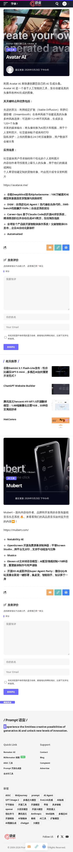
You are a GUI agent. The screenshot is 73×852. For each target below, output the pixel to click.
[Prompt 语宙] (36, 3)
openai (9, 809)
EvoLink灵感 (46, 799)
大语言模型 (22, 809)
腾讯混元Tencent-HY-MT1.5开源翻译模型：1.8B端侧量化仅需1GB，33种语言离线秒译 (26, 405)
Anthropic (36, 813)
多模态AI (63, 813)
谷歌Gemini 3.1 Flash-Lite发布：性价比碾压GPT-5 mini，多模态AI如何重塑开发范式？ (26, 372)
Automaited (15, 234)
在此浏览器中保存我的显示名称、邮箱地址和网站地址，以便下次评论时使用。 (38, 337)
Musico (11, 555)
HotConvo (10, 419)
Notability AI (15, 539)
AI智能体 (22, 818)
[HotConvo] (60, 422)
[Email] (29, 846)
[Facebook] (58, 836)
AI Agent (48, 795)
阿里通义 (51, 809)
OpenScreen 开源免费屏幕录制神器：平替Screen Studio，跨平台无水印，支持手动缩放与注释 (34, 547)
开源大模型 (37, 809)
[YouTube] (67, 836)
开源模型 (35, 804)
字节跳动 (9, 804)
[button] (7, 3)
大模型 (36, 823)
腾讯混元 (22, 813)
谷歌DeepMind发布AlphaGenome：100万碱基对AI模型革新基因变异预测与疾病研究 (36, 196)
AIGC (8, 795)
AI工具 (43, 818)
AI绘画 (60, 799)
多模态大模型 (29, 799)
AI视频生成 (10, 823)
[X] (62, 836)
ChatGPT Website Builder (19, 385)
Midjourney (21, 795)
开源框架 (9, 818)
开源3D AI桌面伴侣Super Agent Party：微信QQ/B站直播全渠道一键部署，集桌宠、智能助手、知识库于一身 (36, 575)
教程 (33, 818)
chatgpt (25, 823)
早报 (46, 804)
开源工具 (22, 804)
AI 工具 (11, 49)
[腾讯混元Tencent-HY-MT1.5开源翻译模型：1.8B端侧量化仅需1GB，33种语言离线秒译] (60, 405)
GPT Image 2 (12, 799)
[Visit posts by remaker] (10, 69)
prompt (36, 795)
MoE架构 (50, 813)
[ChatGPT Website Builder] (60, 389)
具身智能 (56, 804)
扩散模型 (54, 818)
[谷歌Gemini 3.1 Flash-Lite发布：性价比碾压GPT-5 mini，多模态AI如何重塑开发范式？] (60, 371)
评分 (7, 271)
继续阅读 (7, 702)
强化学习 (9, 813)
